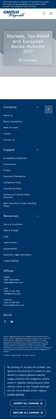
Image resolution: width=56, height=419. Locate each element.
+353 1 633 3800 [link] (11, 280)
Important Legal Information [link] (17, 255)
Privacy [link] (6, 170)
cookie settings (15, 394)
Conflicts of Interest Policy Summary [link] (16, 195)
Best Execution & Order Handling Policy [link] (19, 204)
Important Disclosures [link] (14, 176)
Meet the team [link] (10, 127)
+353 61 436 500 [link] (11, 302)
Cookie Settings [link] (11, 261)
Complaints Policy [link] (12, 182)
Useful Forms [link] (10, 242)
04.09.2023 (30, 60)
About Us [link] (7, 115)
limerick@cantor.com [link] (13, 305)
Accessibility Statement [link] (15, 158)
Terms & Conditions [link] (13, 224)
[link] (14, 15)
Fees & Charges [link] (11, 230)
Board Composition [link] (12, 121)
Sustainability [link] (10, 249)
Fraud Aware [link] (9, 164)
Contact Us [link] (9, 140)
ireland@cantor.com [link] (13, 282)
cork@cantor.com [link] (12, 294)
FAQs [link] (5, 236)
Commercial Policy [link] (12, 188)
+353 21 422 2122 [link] (11, 291)
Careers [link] (7, 133)
